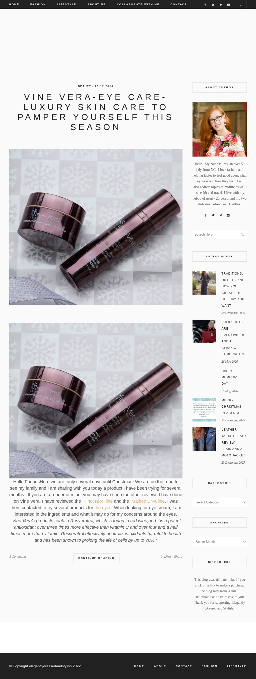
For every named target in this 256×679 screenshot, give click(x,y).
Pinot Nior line (97, 501)
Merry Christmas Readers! (232, 407)
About (160, 666)
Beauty (84, 86)
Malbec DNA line (148, 501)
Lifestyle (237, 666)
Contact (184, 666)
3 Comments (17, 556)
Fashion (209, 666)
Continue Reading (96, 558)
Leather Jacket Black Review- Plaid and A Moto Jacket (234, 442)
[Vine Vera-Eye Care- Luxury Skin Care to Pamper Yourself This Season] (95, 227)
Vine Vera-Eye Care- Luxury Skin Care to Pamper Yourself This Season (96, 112)
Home (139, 666)
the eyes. (104, 507)
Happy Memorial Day (231, 377)
